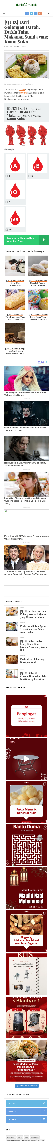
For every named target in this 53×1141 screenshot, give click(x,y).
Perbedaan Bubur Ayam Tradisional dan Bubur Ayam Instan (33, 629)
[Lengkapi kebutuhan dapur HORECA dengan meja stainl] (26, 759)
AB (10, 229)
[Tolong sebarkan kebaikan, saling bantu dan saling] (26, 716)
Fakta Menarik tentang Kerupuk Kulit (32, 660)
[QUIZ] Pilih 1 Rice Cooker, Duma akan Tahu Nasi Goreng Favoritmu (33, 676)
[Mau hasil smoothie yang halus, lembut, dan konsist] (26, 1017)
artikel (20, 1137)
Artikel (23, 623)
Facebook (12, 1111)
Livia (18, 46)
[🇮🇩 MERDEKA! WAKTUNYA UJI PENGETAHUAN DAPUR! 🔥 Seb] (26, 974)
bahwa (22, 89)
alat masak (11, 1137)
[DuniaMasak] (26, 4)
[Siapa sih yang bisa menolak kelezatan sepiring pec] (26, 1061)
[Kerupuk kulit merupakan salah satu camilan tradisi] (26, 802)
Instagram (12, 1119)
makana (23, 92)
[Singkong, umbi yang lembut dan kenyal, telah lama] (26, 931)
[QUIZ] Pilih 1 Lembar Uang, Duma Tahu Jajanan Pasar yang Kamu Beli (33, 645)
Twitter (11, 1103)
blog (26, 1137)
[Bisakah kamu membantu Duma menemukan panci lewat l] (26, 845)
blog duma (35, 1137)
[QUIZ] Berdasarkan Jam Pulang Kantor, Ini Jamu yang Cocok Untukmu (33, 614)
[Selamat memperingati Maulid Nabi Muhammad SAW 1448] (26, 888)
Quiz (25, 46)
